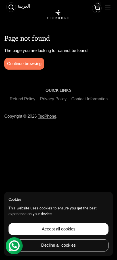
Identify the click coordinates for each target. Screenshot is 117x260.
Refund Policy (22, 98)
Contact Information (89, 98)
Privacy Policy (53, 98)
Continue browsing (24, 63)
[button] (11, 7)
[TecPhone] (57, 17)
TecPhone (47, 116)
